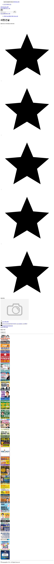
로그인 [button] (5, 4)
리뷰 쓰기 (3, 332)
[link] (27, 339)
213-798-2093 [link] (5, 321)
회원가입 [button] (9, 4)
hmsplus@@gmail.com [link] (7, 325)
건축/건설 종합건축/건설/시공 (10, 16)
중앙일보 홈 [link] (16, 1)
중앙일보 (4, 7)
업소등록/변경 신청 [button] (5, 8)
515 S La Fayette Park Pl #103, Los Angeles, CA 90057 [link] (14, 323)
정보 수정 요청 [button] (4, 327)
